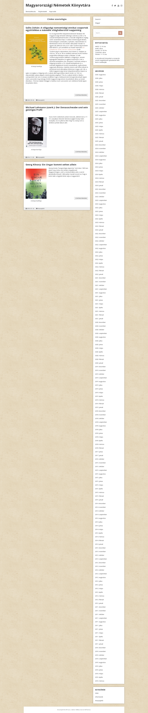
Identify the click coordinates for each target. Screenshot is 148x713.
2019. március (99, 400)
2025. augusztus (100, 115)
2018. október (99, 418)
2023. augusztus (100, 204)
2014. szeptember (101, 514)
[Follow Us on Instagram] (121, 5)
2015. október (99, 466)
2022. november (100, 237)
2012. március (99, 596)
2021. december (100, 278)
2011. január (99, 644)
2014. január (99, 544)
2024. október (99, 152)
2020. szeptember (101, 333)
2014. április (99, 533)
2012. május (99, 588)
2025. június (99, 123)
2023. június (99, 211)
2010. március (99, 681)
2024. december (100, 145)
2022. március (99, 267)
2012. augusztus (100, 577)
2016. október (99, 459)
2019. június (99, 389)
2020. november (100, 326)
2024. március (99, 178)
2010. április (99, 677)
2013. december (100, 548)
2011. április (99, 637)
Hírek (96, 693)
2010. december (100, 648)
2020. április (99, 352)
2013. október (99, 555)
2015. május (99, 485)
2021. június (99, 300)
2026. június (99, 82)
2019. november (100, 370)
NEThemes (87, 710)
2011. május (99, 633)
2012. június (99, 585)
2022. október (99, 241)
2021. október (99, 285)
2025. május (99, 126)
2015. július (98, 477)
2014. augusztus (100, 518)
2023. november (100, 193)
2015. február (99, 496)
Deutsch (98, 19)
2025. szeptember (101, 111)
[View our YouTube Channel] (118, 5)
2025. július (98, 119)
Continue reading (81, 95)
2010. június (99, 670)
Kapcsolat (52, 11)
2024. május (99, 171)
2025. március (99, 134)
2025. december (100, 100)
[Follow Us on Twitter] (115, 5)
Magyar (97, 23)
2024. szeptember (101, 156)
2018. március (99, 444)
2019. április (99, 396)
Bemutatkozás (31, 11)
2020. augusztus (100, 337)
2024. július (98, 163)
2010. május (99, 674)
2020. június (99, 344)
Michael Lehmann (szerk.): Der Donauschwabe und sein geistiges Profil (57, 108)
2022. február (99, 270)
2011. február (99, 640)
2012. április (99, 592)
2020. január (99, 363)
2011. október (99, 614)
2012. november (100, 566)
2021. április (99, 307)
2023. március (99, 222)
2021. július (98, 296)
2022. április (99, 263)
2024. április (99, 174)
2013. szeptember (101, 559)
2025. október (99, 108)
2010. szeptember (101, 659)
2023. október (99, 197)
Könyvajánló (41, 100)
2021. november (100, 282)
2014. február (99, 540)
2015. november (100, 463)
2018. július (98, 429)
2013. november (100, 551)
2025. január (99, 141)
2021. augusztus (100, 293)
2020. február (99, 359)
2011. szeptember (101, 618)
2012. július (98, 581)
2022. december (100, 234)
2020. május (99, 348)
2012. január (99, 603)
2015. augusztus (100, 474)
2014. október (99, 511)
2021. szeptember (101, 289)
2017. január (99, 455)
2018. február (99, 448)
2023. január (99, 230)
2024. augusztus (100, 160)
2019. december (100, 367)
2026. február (99, 93)
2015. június (99, 481)
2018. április (99, 441)
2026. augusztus (100, 75)
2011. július (98, 625)
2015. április (99, 489)
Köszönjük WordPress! (63, 710)
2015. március (99, 492)
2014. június (99, 526)
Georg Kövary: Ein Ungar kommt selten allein (51, 164)
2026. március (99, 89)
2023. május (99, 215)
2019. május (99, 392)
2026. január (99, 97)
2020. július (98, 341)
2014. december (100, 503)
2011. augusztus (100, 622)
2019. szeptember (101, 378)
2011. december (100, 607)
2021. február (99, 315)
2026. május (99, 86)
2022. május (99, 259)
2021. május (99, 304)
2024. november (100, 148)
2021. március (99, 311)
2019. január (99, 407)
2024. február (99, 182)
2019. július (98, 385)
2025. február (99, 137)
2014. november (100, 507)
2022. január (99, 274)
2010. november (100, 651)
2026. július (98, 78)
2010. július (98, 666)
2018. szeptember (101, 422)
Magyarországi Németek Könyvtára (58, 5)
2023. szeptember (101, 200)
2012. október (99, 570)
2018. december (100, 411)
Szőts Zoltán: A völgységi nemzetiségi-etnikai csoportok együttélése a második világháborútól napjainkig (57, 29)
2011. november (100, 611)
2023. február (99, 226)
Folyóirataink (42, 11)
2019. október (99, 374)
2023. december (100, 189)
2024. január (99, 185)
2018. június (99, 433)
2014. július (98, 522)
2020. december (100, 322)
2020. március (99, 355)
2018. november (100, 415)
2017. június (99, 452)
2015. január (99, 500)
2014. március (99, 537)
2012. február (99, 600)
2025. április (99, 130)
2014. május (99, 529)
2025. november (100, 104)
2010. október (99, 655)
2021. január (99, 319)
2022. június (99, 256)
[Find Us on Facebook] (112, 5)
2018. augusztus (100, 426)
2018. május (99, 437)
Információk (99, 697)
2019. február (99, 404)
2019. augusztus (100, 381)
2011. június (99, 629)
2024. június (99, 167)
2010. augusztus (100, 662)
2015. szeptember (101, 470)
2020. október (99, 330)
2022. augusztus (100, 248)
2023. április (99, 219)
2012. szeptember (101, 574)
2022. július (98, 252)
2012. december (100, 563)
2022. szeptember (101, 245)
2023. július (98, 208)
